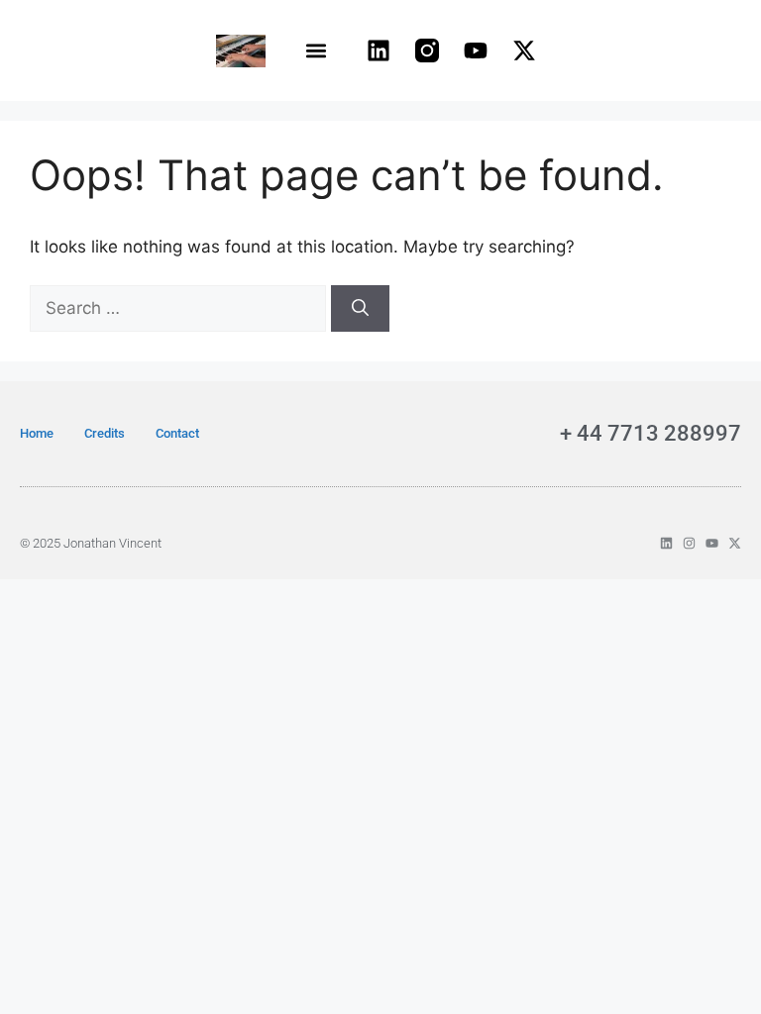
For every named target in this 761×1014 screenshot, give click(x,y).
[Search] (360, 309)
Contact (177, 433)
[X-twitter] (524, 50)
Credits (104, 433)
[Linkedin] (378, 50)
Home (37, 433)
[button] (316, 51)
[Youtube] (476, 50)
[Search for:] (180, 308)
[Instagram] (689, 543)
